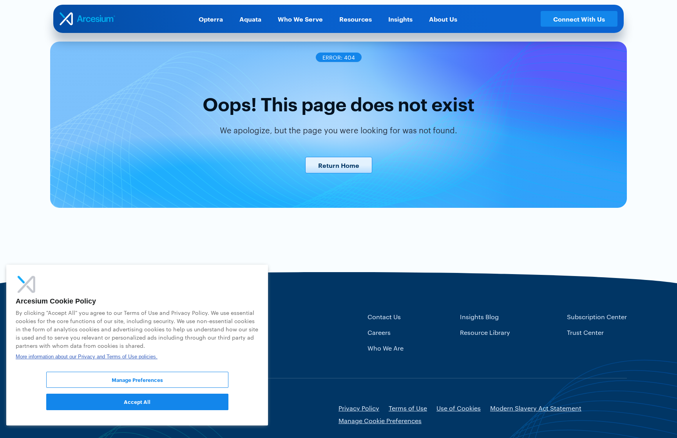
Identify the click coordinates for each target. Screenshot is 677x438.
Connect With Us (579, 19)
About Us (443, 19)
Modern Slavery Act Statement (535, 408)
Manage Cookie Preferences (380, 420)
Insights (400, 19)
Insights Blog (479, 317)
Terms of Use (408, 408)
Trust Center (585, 332)
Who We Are (385, 348)
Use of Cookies (458, 408)
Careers (379, 332)
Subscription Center (597, 317)
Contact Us (384, 317)
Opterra (211, 19)
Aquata (250, 19)
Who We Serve (300, 19)
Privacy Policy (358, 408)
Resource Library (485, 332)
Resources (355, 19)
